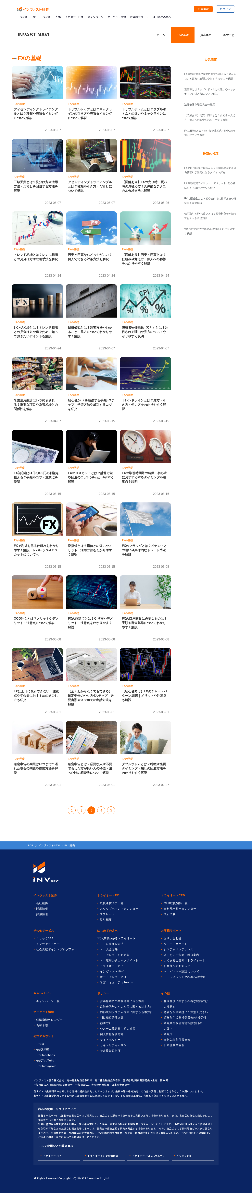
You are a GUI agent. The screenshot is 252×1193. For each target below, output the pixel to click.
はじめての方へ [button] (162, 17)
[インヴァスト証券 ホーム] (33, 9)
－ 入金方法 (109, 949)
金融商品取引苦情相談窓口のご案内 (183, 1026)
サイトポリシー (110, 1039)
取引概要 (106, 919)
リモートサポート (175, 943)
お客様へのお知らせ (177, 965)
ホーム (161, 35)
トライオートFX (26, 17)
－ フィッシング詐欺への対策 (184, 976)
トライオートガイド (113, 965)
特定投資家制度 (110, 1050)
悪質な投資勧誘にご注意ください (186, 1012)
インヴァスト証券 (45, 895)
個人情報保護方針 (112, 1034)
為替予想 (228, 35)
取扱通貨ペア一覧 (112, 903)
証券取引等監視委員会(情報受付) (186, 1017)
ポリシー (103, 993)
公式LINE (42, 1049)
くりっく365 (44, 938)
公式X (40, 1044)
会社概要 (42, 903)
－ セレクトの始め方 (115, 954)
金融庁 (168, 1034)
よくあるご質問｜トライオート (184, 960)
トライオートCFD (50, 17)
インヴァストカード (49, 943)
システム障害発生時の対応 (117, 1028)
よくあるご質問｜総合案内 (181, 954)
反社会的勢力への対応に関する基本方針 (126, 1006)
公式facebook (45, 1055)
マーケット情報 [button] (117, 17)
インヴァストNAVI (49, 845)
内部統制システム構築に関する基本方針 (126, 1012)
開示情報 (42, 908)
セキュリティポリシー (115, 1045)
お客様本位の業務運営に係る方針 (122, 1001)
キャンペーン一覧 (48, 1001)
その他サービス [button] (74, 17)
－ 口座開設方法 (112, 943)
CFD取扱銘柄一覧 (176, 903)
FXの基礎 (183, 35)
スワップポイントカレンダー (119, 908)
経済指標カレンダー (49, 1019)
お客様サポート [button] (139, 17)
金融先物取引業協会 (177, 1039)
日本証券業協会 (174, 1045)
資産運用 (205, 35)
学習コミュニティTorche (116, 982)
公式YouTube (45, 1060)
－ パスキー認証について (181, 971)
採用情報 (42, 914)
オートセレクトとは (113, 976)
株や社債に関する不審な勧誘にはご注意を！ (186, 1004)
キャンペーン (95, 17)
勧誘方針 (106, 1023)
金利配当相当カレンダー (180, 908)
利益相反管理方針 (112, 1017)
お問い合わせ (173, 938)
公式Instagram (46, 1066)
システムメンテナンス (178, 949)
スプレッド (107, 914)
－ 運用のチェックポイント (119, 960)
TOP (30, 845)
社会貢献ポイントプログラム (55, 949)
